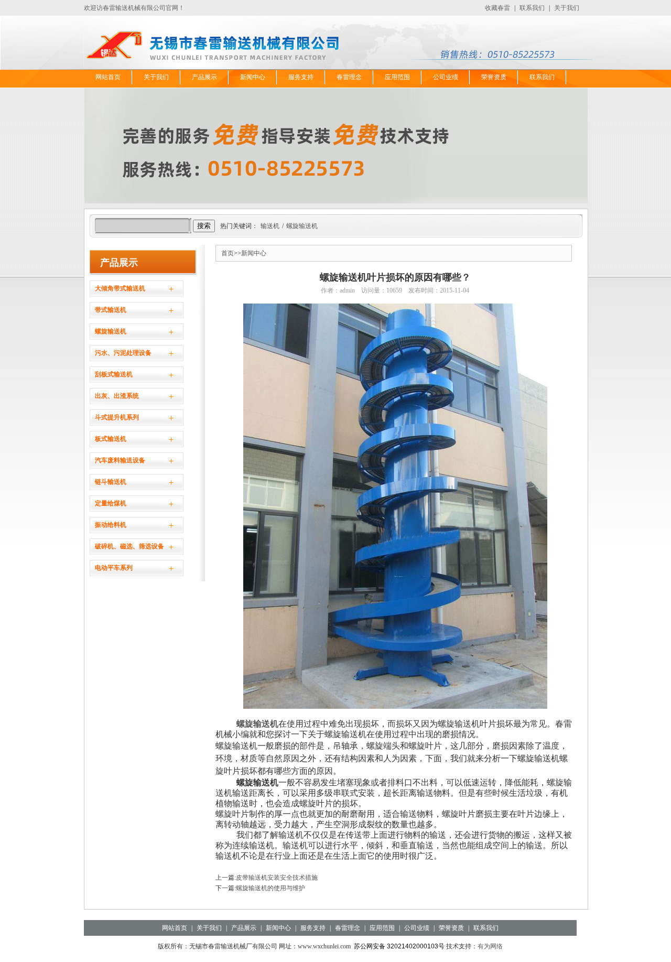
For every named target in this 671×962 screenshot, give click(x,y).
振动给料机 (110, 524)
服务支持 (300, 77)
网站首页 (108, 77)
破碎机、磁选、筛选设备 (129, 546)
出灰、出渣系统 (117, 395)
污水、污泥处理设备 (123, 352)
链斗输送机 (110, 481)
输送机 (270, 226)
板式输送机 (110, 438)
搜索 (204, 226)
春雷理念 (349, 77)
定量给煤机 (110, 503)
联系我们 (532, 8)
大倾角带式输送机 (120, 288)
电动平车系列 (114, 567)
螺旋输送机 (302, 226)
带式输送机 (110, 310)
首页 (227, 253)
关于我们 (566, 8)
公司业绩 (445, 77)
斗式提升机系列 (117, 417)
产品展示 (204, 77)
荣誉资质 (493, 77)
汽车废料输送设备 (120, 460)
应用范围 (397, 77)
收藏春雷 (497, 8)
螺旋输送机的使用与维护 (270, 888)
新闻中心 (252, 77)
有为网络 (490, 946)
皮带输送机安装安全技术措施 (277, 877)
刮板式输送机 (114, 374)
